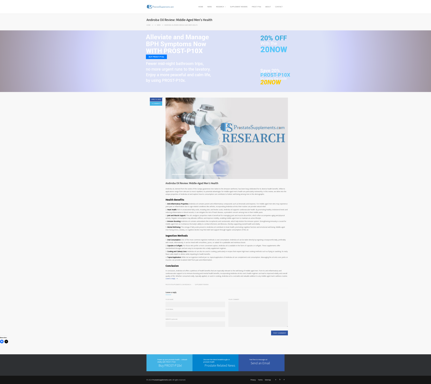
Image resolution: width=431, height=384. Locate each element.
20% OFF (273, 39)
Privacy (253, 380)
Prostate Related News (220, 365)
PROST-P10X (275, 75)
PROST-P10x (256, 7)
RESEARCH (220, 7)
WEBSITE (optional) (171, 319)
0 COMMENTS (156, 104)
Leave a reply (170, 278)
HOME (200, 7)
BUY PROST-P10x (156, 57)
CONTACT (279, 7)
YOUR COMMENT (233, 299)
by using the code (273, 78)
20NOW (273, 49)
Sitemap (268, 380)
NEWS (209, 7)
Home (148, 25)
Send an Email (260, 363)
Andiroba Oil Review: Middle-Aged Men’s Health (192, 183)
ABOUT (268, 7)
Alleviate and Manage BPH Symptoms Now (177, 41)
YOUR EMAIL (169, 309)
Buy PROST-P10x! (170, 365)
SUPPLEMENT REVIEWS (238, 7)
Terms (260, 380)
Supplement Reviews (202, 285)
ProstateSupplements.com (162, 380)
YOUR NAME (169, 299)
